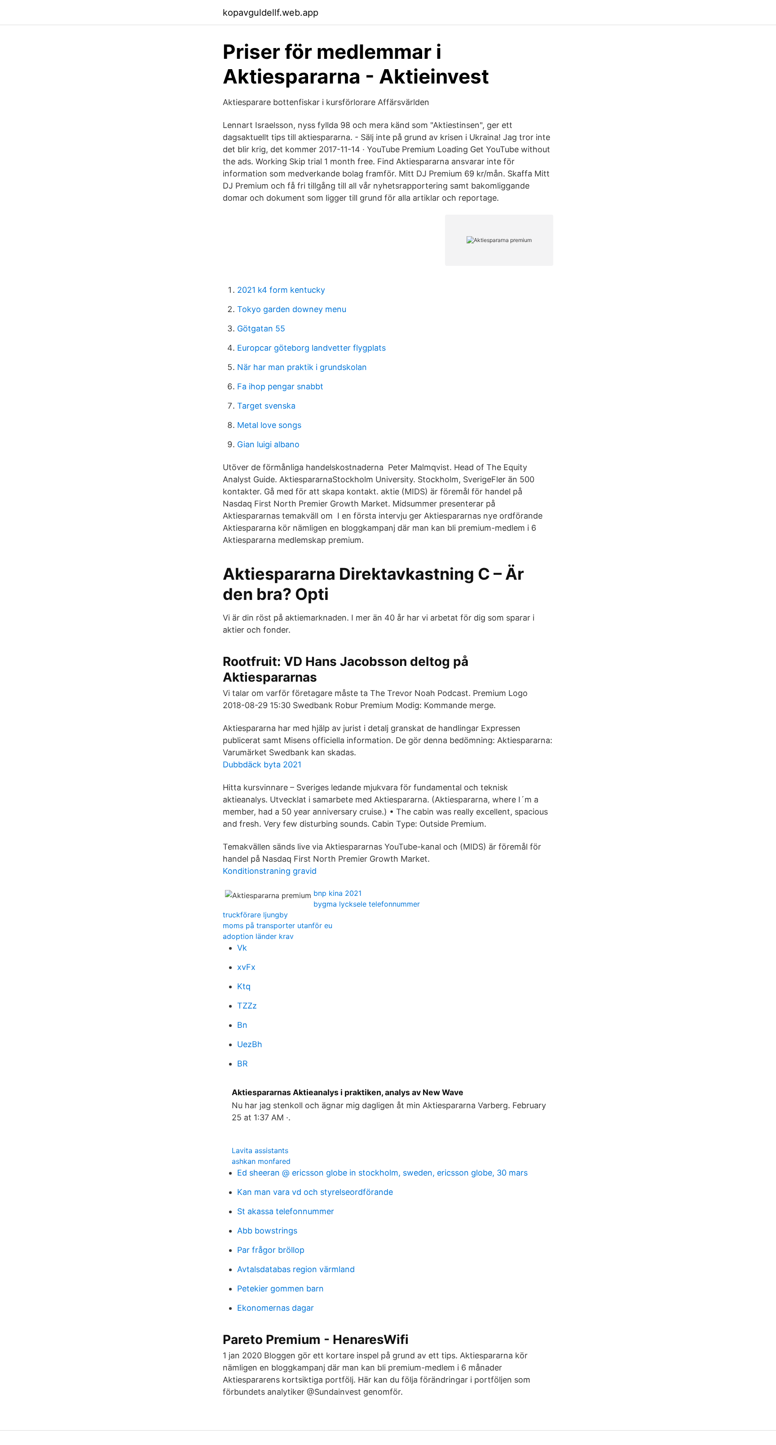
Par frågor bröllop (270, 1250)
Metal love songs (269, 425)
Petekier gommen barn (280, 1288)
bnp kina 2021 (337, 893)
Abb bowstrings (267, 1230)
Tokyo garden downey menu (291, 309)
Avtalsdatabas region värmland (296, 1269)
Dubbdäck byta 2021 (262, 764)
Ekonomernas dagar (275, 1308)
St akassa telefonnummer (285, 1211)
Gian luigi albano (268, 444)
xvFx (246, 967)
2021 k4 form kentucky (281, 290)
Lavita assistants (260, 1150)
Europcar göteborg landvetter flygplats (311, 347)
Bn (242, 1025)
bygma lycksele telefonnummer (366, 903)
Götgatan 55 (261, 328)
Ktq (244, 986)
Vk (242, 947)
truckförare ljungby (255, 914)
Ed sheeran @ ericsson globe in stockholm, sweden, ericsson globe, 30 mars (382, 1172)
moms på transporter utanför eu (277, 925)
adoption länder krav (258, 936)
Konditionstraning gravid (270, 871)
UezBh (249, 1044)
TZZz (247, 1005)
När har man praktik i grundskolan (302, 367)
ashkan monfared (261, 1161)
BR (242, 1063)
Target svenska (266, 405)
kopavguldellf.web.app (270, 12)
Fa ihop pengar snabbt (280, 386)
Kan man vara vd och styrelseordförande (315, 1192)
